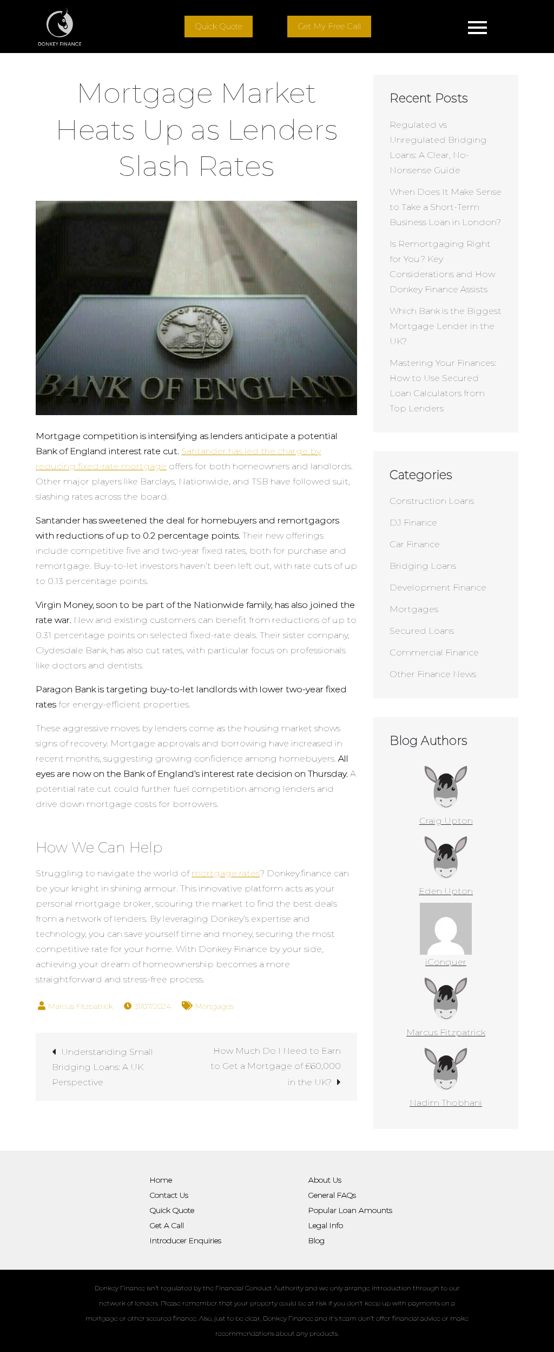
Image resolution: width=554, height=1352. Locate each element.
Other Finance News (433, 674)
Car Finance (415, 544)
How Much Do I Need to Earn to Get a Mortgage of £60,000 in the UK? (275, 1066)
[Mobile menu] (477, 26)
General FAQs (332, 1195)
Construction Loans (432, 501)
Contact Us (169, 1195)
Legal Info (325, 1225)
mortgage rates (226, 873)
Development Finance (438, 587)
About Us (324, 1180)
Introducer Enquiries (185, 1240)
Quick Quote (218, 26)
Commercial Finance (434, 652)
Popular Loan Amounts (350, 1210)
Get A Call (167, 1225)
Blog (316, 1240)
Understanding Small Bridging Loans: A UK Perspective (102, 1067)
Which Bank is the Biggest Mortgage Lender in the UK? (446, 326)
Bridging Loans (423, 566)
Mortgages (214, 1006)
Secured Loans (422, 631)
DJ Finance (413, 522)
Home (161, 1180)
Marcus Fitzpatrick (80, 1006)
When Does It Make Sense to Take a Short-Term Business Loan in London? (446, 207)
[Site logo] (60, 26)
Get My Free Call (329, 26)
